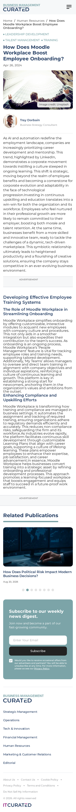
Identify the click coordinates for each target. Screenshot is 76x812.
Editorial (9, 763)
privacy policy (41, 668)
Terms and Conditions (41, 785)
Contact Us (28, 779)
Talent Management (22, 40)
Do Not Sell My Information (20, 791)
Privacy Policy (12, 785)
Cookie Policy (49, 779)
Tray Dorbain (30, 120)
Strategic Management (20, 712)
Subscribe (38, 651)
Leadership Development (27, 34)
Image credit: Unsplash (54, 104)
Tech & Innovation (16, 729)
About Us (9, 779)
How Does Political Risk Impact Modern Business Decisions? (37, 574)
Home (7, 21)
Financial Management (20, 737)
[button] (23, 590)
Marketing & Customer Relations (27, 754)
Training (50, 40)
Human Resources (31, 21)
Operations (11, 720)
